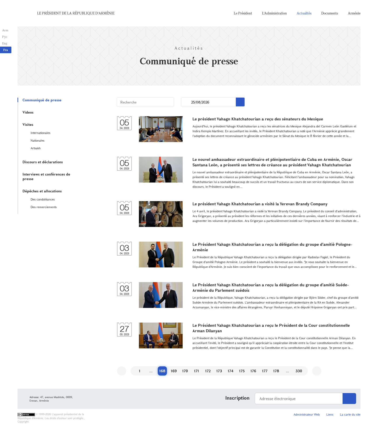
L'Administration (274, 13)
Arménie (354, 13)
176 (253, 371)
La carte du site (350, 414)
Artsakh (36, 148)
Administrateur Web (307, 414)
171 (196, 371)
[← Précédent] (121, 371)
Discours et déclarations (43, 162)
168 (162, 371)
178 (276, 371)
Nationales (37, 140)
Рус (4, 37)
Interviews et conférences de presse (46, 176)
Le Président (243, 13)
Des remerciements (44, 207)
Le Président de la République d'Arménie (75, 13)
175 (242, 371)
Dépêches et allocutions (42, 191)
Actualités (304, 13)
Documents (329, 13)
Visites (28, 124)
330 (299, 371)
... (186, 102)
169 (174, 371)
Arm (5, 30)
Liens (329, 414)
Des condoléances (43, 199)
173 (219, 371)
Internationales (40, 133)
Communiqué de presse (42, 100)
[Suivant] (316, 371)
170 (185, 371)
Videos (28, 112)
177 (265, 371)
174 (230, 371)
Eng (4, 43)
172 (208, 371)
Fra (5, 50)
